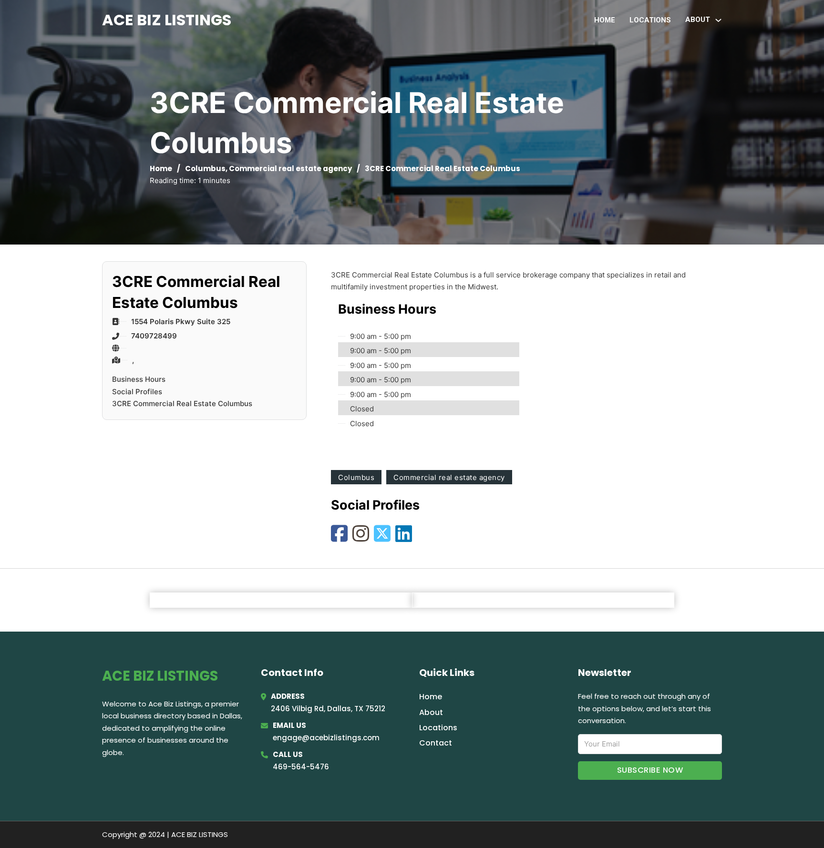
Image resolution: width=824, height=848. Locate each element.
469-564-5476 (301, 767)
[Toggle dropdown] (718, 20)
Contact (435, 742)
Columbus (205, 168)
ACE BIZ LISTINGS (166, 20)
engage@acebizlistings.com (326, 738)
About (431, 712)
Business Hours (138, 379)
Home (604, 20)
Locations (650, 20)
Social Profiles (137, 391)
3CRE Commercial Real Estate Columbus (182, 403)
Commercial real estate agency (290, 168)
